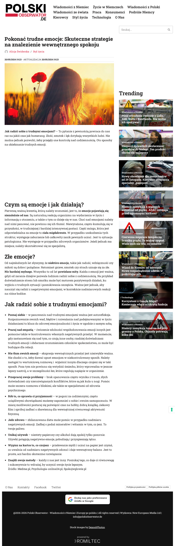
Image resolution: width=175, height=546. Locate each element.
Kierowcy (60, 17)
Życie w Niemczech (108, 7)
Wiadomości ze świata (70, 12)
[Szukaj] (169, 29)
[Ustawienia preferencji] (172, 409)
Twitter (56, 487)
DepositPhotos (97, 527)
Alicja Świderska (19, 51)
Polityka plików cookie (159, 487)
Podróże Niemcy (141, 12)
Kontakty (24, 487)
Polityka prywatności (135, 487)
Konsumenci (115, 12)
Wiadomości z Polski (143, 7)
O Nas (119, 17)
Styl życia (80, 17)
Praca (96, 12)
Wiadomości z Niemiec (71, 7)
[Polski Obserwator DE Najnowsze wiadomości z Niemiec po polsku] (26, 12)
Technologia (101, 17)
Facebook (40, 487)
